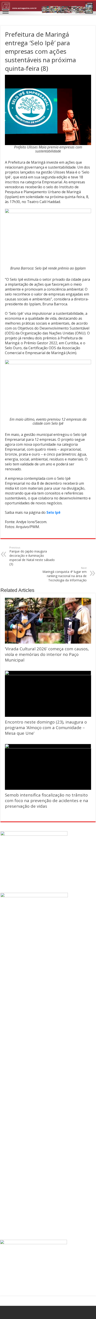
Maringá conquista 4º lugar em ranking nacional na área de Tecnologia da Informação (64, 574)
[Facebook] (48, 1312)
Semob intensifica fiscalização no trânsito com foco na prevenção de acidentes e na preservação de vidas (46, 800)
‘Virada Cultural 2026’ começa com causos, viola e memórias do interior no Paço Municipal (47, 654)
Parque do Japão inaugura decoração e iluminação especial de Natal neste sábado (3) (32, 556)
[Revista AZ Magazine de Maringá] (48, 8)
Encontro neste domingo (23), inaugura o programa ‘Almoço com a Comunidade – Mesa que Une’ (46, 727)
